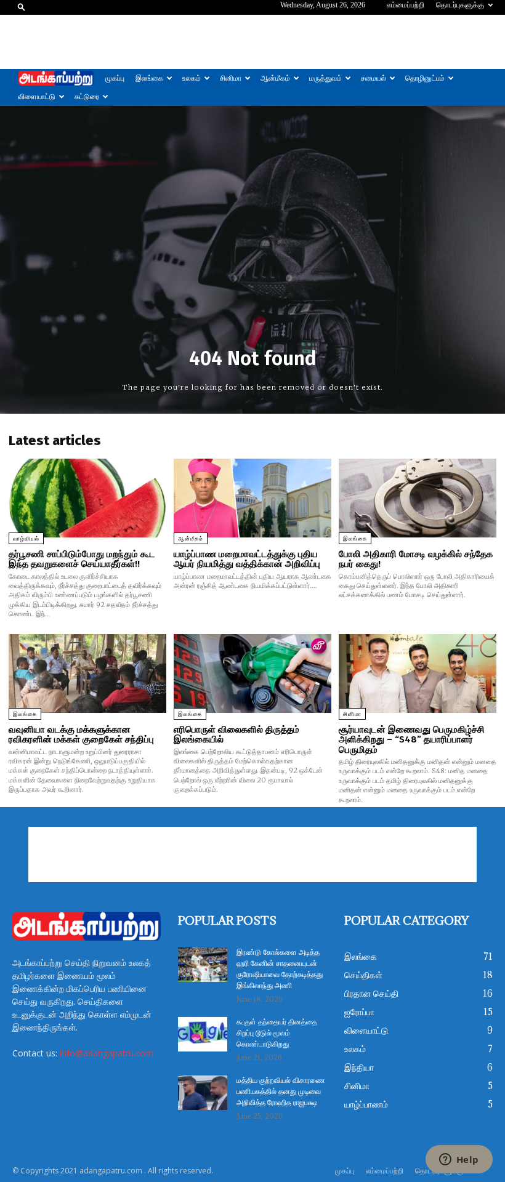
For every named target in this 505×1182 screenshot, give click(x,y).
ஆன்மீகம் (275, 78)
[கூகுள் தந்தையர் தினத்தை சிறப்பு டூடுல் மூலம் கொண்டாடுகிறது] (202, 1034)
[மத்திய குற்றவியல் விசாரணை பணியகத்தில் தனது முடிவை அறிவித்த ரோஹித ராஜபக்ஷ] (202, 1092)
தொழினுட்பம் (425, 78)
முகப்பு (114, 78)
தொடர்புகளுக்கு (460, 5)
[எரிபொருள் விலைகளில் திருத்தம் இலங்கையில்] (252, 673)
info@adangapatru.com (106, 1053)
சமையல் (373, 78)
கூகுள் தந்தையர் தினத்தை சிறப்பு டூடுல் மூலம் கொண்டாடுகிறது (276, 1033)
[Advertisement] (252, 41)
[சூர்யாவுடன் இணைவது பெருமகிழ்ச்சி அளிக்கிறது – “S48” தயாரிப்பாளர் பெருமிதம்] (417, 673)
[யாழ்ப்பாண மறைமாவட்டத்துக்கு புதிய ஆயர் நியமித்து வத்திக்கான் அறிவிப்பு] (252, 498)
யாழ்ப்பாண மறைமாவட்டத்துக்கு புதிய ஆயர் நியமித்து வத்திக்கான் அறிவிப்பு (247, 559)
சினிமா (230, 78)
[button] (21, 6)
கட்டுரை (87, 96)
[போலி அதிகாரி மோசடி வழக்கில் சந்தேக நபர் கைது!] (417, 498)
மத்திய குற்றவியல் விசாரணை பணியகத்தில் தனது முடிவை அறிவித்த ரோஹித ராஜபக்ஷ (280, 1092)
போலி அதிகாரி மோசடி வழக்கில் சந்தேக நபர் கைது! (416, 559)
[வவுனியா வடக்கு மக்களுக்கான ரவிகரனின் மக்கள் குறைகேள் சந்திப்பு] (87, 673)
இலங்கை (149, 78)
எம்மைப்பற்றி (405, 5)
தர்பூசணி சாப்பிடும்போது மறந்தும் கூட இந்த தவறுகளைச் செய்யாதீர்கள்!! (82, 559)
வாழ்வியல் (26, 539)
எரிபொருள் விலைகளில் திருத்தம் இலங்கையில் (236, 735)
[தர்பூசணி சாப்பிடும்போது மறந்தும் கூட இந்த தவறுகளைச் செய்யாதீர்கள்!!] (87, 498)
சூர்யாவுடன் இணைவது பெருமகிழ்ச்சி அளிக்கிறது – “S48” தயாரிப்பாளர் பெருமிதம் (412, 739)
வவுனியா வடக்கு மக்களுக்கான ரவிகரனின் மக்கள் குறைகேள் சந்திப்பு (81, 735)
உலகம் (191, 78)
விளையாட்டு (36, 96)
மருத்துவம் (325, 78)
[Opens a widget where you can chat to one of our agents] (459, 1160)
